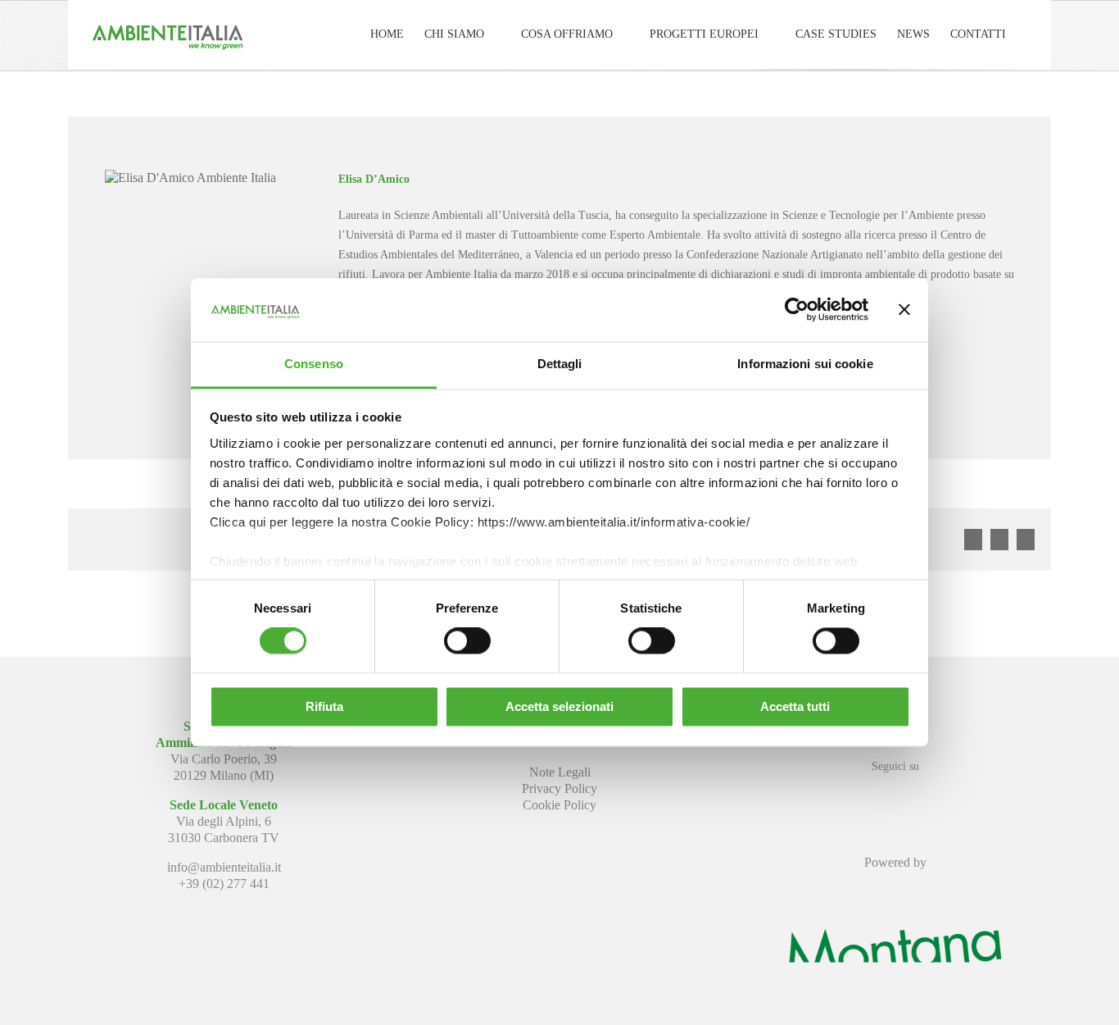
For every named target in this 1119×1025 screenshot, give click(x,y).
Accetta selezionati (559, 706)
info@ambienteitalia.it (224, 867)
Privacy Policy (559, 788)
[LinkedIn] (895, 796)
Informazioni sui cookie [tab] (804, 364)
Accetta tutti (795, 706)
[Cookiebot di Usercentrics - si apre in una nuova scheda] (796, 310)
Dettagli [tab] (559, 364)
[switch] (467, 641)
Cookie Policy (559, 805)
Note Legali (560, 772)
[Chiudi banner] (904, 310)
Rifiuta (324, 706)
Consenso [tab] (313, 364)
